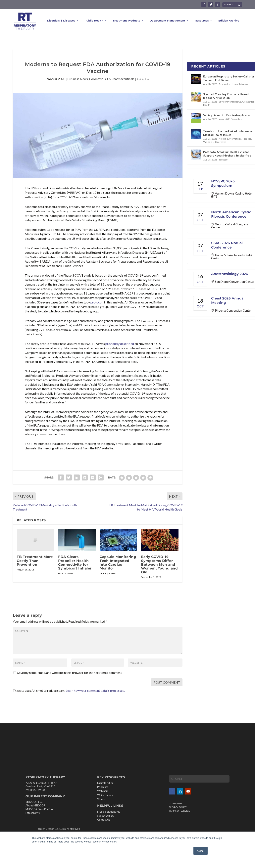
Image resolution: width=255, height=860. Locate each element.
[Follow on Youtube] (188, 791)
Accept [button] (200, 850)
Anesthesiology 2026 (229, 274)
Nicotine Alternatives (230, 138)
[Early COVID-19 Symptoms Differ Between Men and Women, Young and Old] (159, 540)
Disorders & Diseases (61, 20)
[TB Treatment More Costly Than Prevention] (35, 540)
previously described (119, 343)
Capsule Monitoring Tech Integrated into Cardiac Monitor (118, 562)
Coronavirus (97, 79)
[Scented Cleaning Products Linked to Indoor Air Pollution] (196, 97)
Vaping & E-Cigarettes (230, 118)
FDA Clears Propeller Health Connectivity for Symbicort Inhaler (75, 562)
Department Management (167, 20)
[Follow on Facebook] (172, 791)
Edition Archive (228, 20)
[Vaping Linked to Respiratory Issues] (196, 118)
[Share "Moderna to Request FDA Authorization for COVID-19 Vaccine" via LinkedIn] (77, 477)
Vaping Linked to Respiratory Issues (226, 115)
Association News (228, 83)
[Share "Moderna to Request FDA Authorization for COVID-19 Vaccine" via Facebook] (61, 477)
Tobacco (243, 83)
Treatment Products (126, 20)
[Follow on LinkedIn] (180, 791)
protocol (96, 302)
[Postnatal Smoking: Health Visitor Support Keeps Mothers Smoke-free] (196, 154)
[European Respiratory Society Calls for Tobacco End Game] (196, 79)
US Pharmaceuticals (120, 79)
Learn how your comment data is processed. (95, 690)
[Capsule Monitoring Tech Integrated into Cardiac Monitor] (118, 540)
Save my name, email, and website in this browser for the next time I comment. (69, 672)
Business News (77, 79)
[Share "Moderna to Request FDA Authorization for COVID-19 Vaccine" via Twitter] (69, 477)
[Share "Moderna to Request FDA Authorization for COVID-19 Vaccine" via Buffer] (85, 477)
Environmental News (230, 101)
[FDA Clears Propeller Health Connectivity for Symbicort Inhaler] (77, 540)
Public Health (94, 20)
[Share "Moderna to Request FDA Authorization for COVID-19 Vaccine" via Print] (101, 477)
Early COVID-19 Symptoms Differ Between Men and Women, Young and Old (159, 564)
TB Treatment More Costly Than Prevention (35, 560)
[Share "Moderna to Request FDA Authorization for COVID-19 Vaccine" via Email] (93, 477)
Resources (202, 20)
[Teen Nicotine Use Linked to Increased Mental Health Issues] (196, 134)
